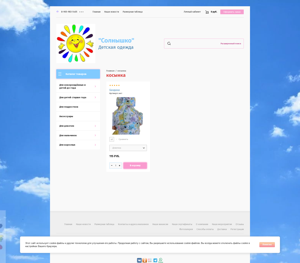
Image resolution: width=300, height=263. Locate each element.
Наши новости (111, 11)
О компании (202, 224)
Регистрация (237, 229)
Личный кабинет (192, 11)
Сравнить (122, 139)
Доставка (222, 229)
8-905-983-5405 (69, 11)
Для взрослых (67, 144)
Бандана (114, 90)
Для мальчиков (68, 135)
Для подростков (68, 106)
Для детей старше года (72, 97)
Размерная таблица (132, 11)
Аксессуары (66, 116)
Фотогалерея (186, 229)
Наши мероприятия (222, 224)
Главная (96, 11)
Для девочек (66, 125)
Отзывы (240, 224)
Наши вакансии (160, 224)
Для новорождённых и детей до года (72, 86)
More (148, 11)
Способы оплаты (205, 229)
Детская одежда (116, 47)
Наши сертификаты (182, 224)
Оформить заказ (232, 12)
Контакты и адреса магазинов (133, 224)
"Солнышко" (116, 40)
